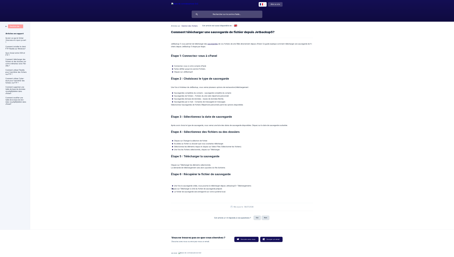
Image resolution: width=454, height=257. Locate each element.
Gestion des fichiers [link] (189, 26)
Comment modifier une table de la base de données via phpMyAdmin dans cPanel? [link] (15, 101)
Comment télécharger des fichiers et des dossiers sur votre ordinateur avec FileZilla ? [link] (15, 62)
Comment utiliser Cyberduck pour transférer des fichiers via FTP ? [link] (15, 81)
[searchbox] (227, 14)
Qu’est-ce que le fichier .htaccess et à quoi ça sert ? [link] (15, 40)
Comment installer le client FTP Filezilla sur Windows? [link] (15, 48)
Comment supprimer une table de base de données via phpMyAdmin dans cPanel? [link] (15, 90)
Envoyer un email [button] (273, 239)
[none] (184, 4)
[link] (14, 26)
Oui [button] (257, 218)
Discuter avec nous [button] (248, 239)
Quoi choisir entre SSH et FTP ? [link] (15, 54)
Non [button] (265, 218)
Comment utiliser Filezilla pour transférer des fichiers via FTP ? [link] (16, 72)
